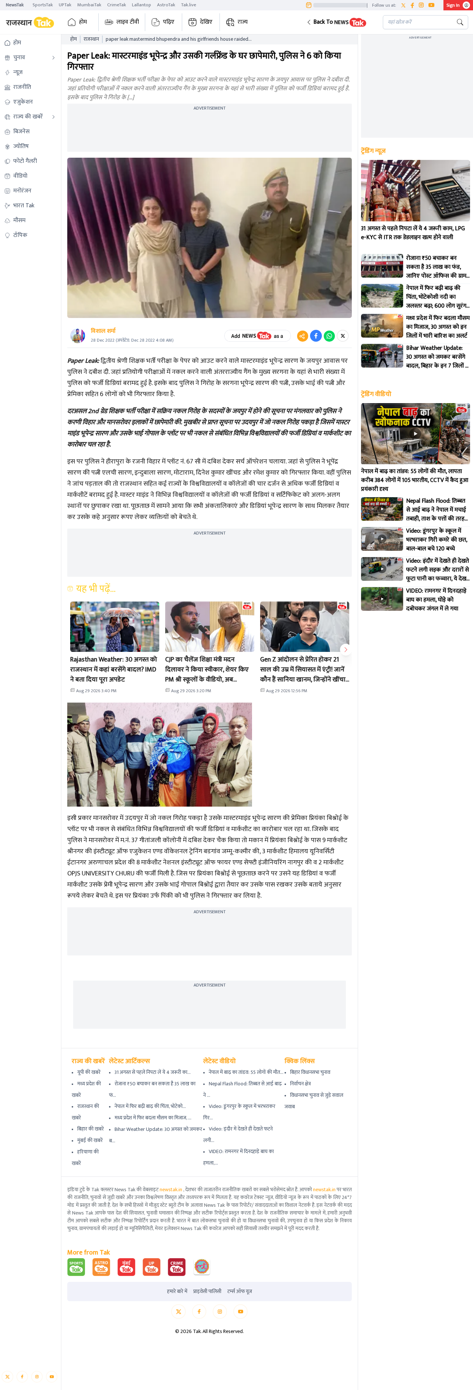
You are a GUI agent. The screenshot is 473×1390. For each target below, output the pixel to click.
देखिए (206, 22)
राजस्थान (91, 39)
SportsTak (43, 5)
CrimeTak (116, 5)
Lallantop (141, 5)
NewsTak (15, 5)
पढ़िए (168, 22)
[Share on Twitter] (343, 336)
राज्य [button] (243, 22)
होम (83, 22)
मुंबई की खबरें (90, 1140)
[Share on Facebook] (316, 336)
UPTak (65, 5)
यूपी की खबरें (89, 1072)
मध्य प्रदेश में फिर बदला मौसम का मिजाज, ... (153, 1117)
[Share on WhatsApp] (329, 336)
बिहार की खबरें (90, 1129)
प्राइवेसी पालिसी (207, 1291)
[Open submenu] (53, 58)
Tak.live (188, 5)
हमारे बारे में (177, 1291)
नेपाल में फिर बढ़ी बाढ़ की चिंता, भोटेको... (150, 1106)
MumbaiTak (89, 5)
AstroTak (166, 5)
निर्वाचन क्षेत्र (300, 1083)
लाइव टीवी (127, 22)
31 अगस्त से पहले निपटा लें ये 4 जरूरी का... (153, 1072)
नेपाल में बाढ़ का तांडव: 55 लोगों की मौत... (246, 1072)
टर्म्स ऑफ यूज (239, 1291)
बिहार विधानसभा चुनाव (310, 1072)
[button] (339, 22)
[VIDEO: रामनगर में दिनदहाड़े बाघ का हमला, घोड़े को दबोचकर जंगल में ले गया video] (382, 599)
